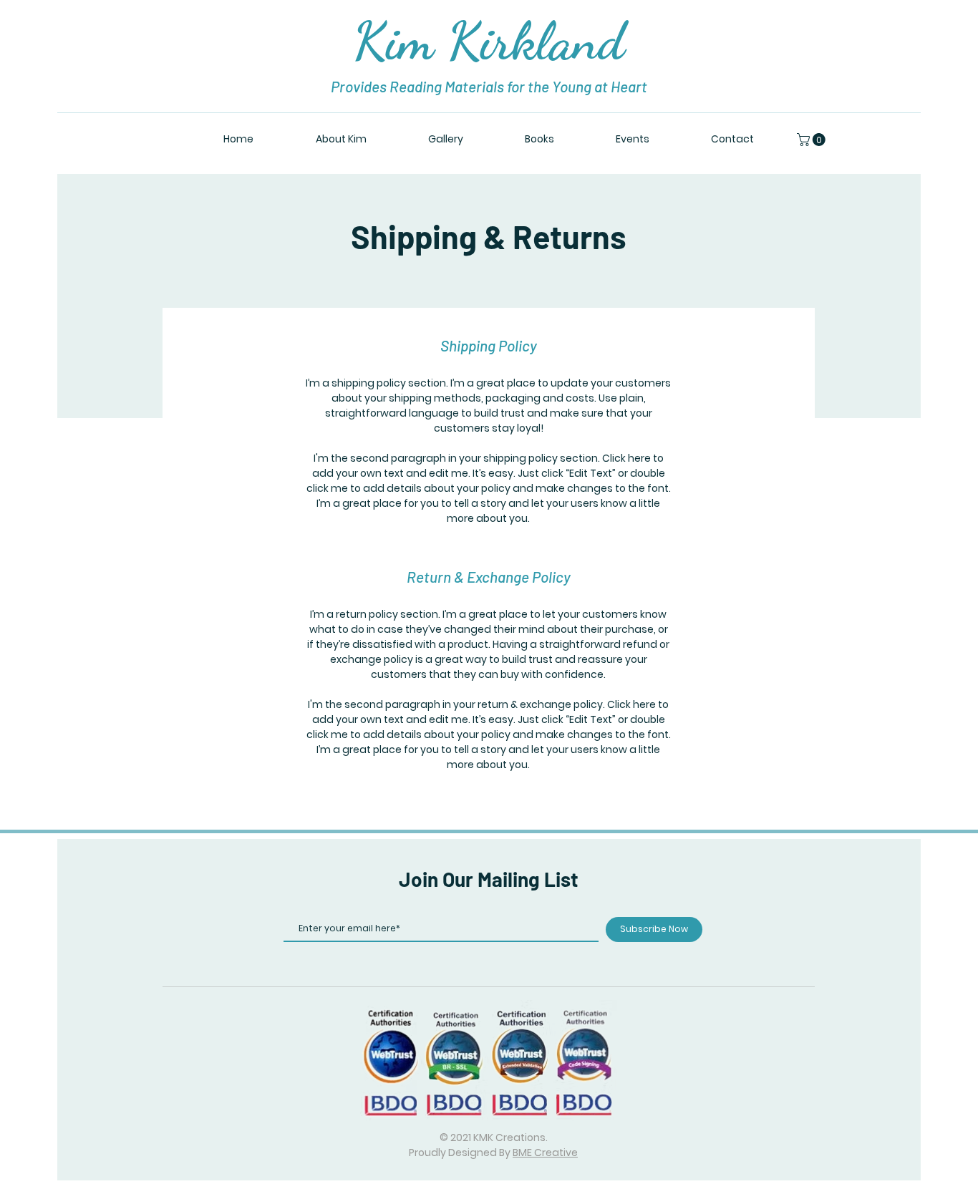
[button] (812, 139)
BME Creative (545, 1152)
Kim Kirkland (488, 41)
